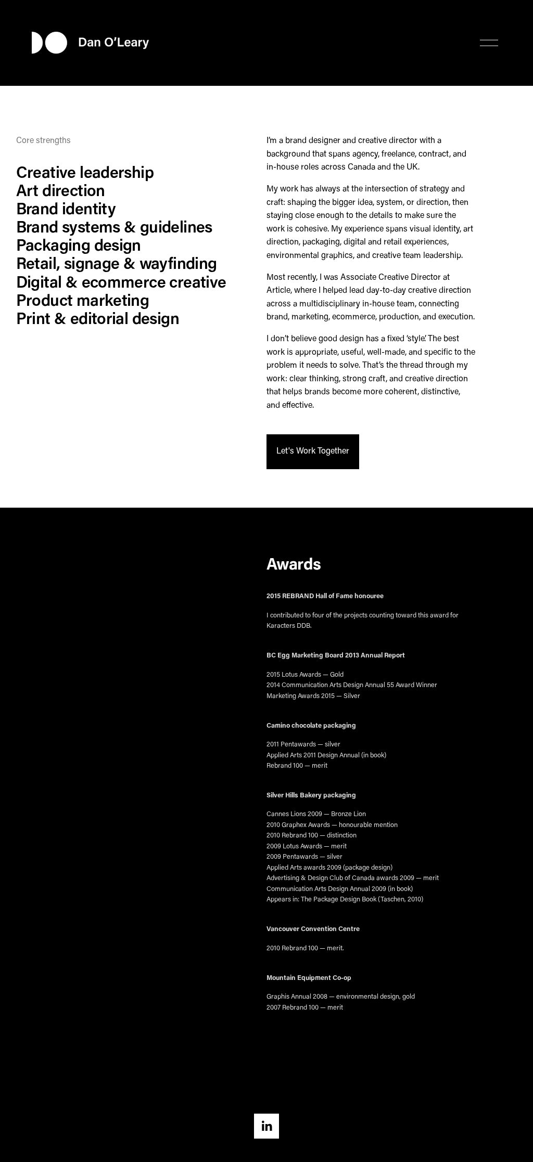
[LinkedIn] (266, 1126)
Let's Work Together (312, 451)
